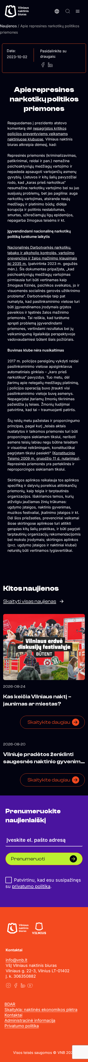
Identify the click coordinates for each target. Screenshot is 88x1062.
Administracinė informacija (30, 1020)
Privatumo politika (22, 1025)
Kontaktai (13, 1015)
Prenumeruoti (28, 859)
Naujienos (8, 26)
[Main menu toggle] (78, 11)
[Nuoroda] (8, 985)
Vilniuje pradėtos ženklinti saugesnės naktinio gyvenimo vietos (43, 761)
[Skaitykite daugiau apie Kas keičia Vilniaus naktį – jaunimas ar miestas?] (44, 647)
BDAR (10, 1004)
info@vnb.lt (16, 960)
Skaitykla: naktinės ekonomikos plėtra (41, 1009)
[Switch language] (57, 11)
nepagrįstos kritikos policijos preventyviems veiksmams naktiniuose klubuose (37, 133)
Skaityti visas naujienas (29, 601)
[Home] (18, 928)
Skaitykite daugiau (49, 722)
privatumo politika (31, 886)
